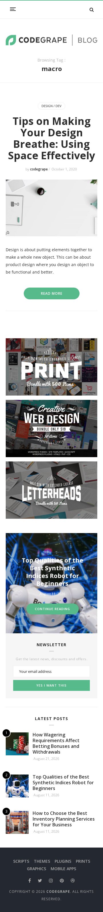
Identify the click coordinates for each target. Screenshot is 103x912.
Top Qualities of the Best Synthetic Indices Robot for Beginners (63, 782)
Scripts (21, 861)
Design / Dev (51, 106)
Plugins (63, 861)
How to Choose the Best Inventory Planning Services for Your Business (64, 819)
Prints (83, 861)
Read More (51, 293)
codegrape (39, 169)
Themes (42, 861)
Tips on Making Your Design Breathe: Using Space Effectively (51, 138)
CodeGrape (58, 891)
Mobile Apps (63, 868)
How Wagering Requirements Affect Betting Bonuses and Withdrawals (56, 743)
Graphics (36, 868)
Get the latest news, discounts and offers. (51, 659)
